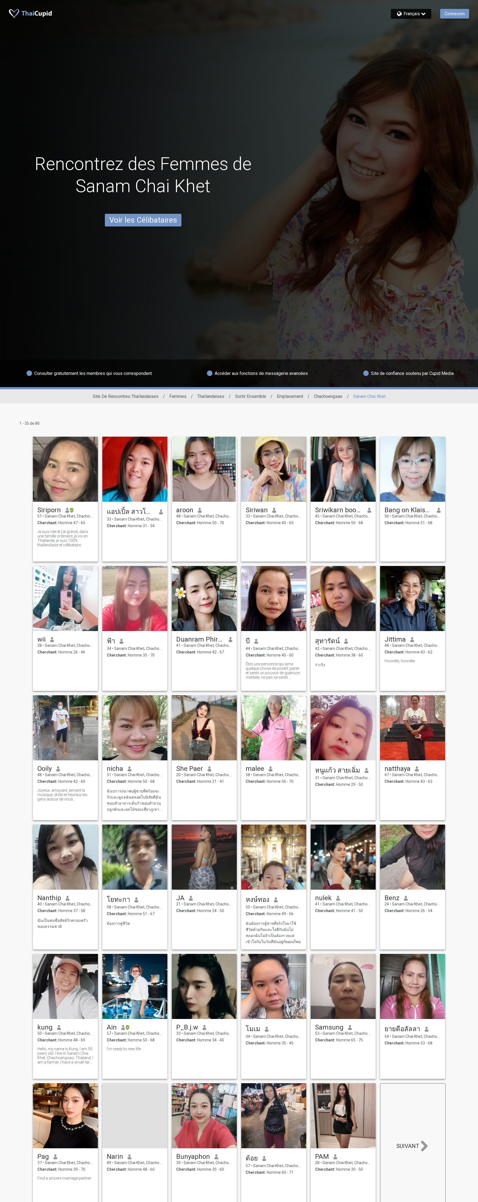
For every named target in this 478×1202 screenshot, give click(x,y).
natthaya (398, 769)
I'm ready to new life (124, 1049)
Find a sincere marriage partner (64, 1178)
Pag (43, 1156)
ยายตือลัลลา (402, 1029)
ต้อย (252, 1158)
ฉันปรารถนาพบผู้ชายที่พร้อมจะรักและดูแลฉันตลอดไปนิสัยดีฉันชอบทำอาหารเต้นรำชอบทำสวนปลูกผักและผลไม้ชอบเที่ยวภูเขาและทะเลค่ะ (134, 800)
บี (248, 641)
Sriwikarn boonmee (339, 510)
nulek (323, 898)
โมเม (253, 1029)
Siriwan (257, 510)
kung (45, 1027)
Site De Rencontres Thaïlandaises (126, 396)
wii (41, 639)
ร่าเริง (320, 665)
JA (180, 898)
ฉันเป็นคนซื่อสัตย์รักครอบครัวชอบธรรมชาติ (62, 923)
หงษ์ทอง (257, 900)
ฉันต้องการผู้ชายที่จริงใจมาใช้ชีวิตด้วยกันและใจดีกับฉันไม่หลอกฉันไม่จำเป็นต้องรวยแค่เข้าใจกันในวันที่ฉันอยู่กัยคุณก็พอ (273, 932)
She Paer (189, 769)
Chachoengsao (328, 396)
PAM (322, 1156)
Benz (392, 898)
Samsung (329, 1027)
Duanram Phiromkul (200, 639)
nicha (115, 769)
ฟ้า (111, 641)
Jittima (395, 639)
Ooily (44, 769)
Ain (112, 1027)
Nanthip (49, 898)
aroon (184, 510)
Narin (115, 1156)
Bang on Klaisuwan (408, 510)
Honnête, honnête (400, 661)
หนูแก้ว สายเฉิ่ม (337, 770)
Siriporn (49, 510)
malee (255, 769)
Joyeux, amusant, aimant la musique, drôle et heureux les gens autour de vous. (62, 794)
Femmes (177, 396)
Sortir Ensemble (250, 396)
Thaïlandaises (210, 396)
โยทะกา (118, 900)
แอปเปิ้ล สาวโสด (131, 512)
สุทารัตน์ (327, 641)
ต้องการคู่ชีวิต (118, 923)
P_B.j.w (187, 1027)
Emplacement (290, 396)
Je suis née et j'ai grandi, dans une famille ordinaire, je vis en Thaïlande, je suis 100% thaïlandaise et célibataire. (62, 538)
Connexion (455, 13)
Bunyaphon (193, 1156)
